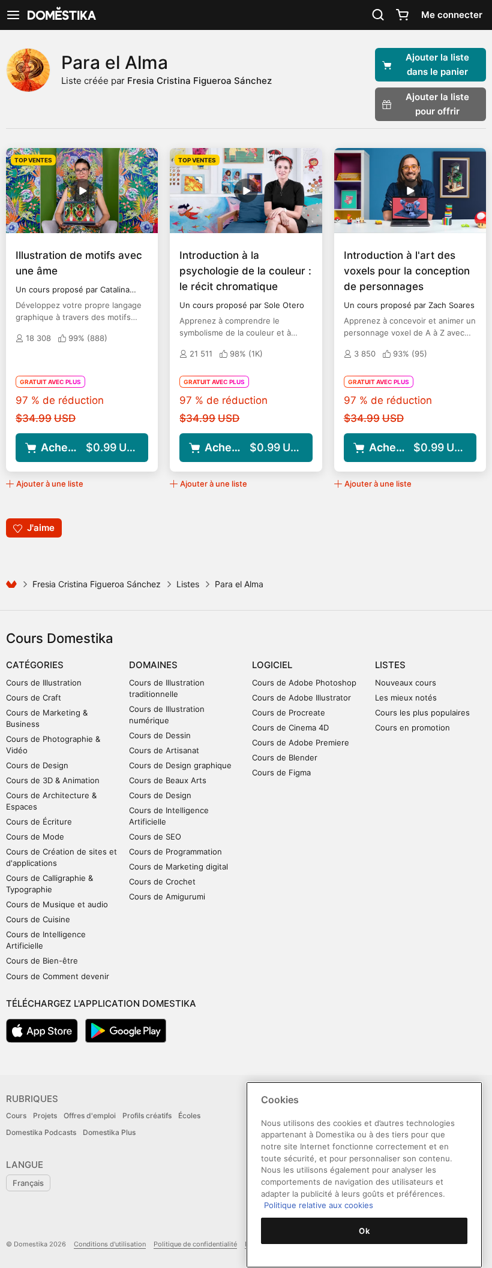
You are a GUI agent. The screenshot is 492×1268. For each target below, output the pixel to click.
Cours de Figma (281, 772)
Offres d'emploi (90, 1115)
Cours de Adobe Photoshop (304, 682)
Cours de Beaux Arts (167, 780)
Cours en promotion (412, 727)
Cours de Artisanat (164, 750)
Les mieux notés (406, 697)
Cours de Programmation (175, 851)
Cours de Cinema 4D (290, 727)
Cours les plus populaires (422, 712)
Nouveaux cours (405, 682)
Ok (364, 1231)
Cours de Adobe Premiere (300, 742)
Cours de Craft (33, 697)
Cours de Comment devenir (57, 976)
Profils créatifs (147, 1115)
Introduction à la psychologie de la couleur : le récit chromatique (245, 270)
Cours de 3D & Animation (53, 780)
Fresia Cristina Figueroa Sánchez (199, 80)
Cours (16, 1115)
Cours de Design (37, 765)
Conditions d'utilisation (110, 1244)
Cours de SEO (155, 836)
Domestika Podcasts (41, 1132)
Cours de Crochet (162, 881)
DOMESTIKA (60, 15)
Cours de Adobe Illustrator (301, 697)
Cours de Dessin (160, 735)
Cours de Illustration (44, 682)
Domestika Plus (109, 1132)
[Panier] (402, 15)
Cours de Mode (35, 836)
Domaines (153, 665)
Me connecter (451, 14)
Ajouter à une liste (49, 483)
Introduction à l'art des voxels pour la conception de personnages (407, 270)
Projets (45, 1115)
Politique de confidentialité (195, 1244)
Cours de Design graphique (180, 765)
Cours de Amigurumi (167, 896)
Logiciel (272, 665)
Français (28, 1183)
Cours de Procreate (288, 712)
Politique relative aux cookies (318, 1205)
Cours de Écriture (39, 821)
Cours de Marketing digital (178, 866)
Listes (187, 584)
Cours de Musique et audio (57, 904)
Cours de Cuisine (38, 919)
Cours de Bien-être (42, 960)
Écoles (189, 1115)
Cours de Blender (284, 757)
